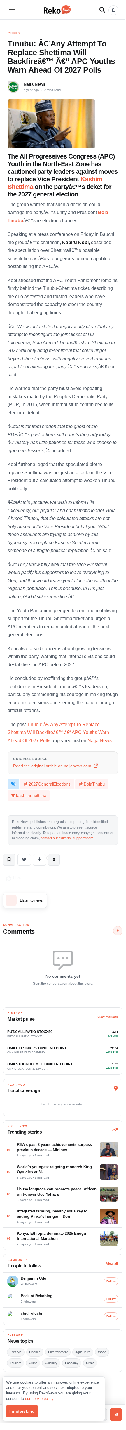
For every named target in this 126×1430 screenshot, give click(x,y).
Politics (14, 32)
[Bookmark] (9, 860)
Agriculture (82, 1352)
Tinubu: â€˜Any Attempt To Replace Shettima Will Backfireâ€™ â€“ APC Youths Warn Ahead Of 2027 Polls (58, 732)
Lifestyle (16, 1352)
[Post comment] (116, 1414)
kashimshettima (31, 795)
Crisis (90, 1363)
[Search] (102, 9)
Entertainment (58, 1352)
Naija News (35, 84)
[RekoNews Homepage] (57, 9)
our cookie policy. (40, 1398)
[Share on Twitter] (24, 860)
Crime (33, 1363)
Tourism (15, 1363)
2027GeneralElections (50, 784)
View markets (107, 1017)
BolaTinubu (94, 784)
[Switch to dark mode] (113, 10)
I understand (22, 1411)
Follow (111, 1281)
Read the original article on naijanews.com (52, 765)
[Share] (39, 860)
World (102, 1352)
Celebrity (51, 1363)
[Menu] (12, 9)
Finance (35, 1352)
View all (112, 1263)
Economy (71, 1363)
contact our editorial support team (67, 838)
